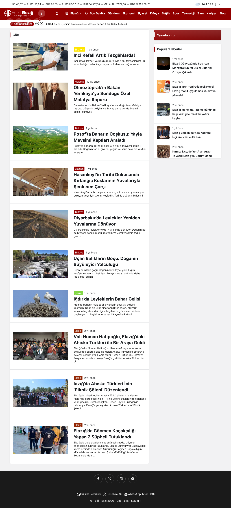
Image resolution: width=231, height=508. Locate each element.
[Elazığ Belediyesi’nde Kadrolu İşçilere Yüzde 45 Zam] (187, 132)
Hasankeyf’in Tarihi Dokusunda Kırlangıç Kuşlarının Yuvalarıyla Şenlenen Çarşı (107, 180)
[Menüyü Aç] (41, 13)
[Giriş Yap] (28, 21)
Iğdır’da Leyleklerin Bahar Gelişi (107, 299)
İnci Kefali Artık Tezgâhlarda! (104, 55)
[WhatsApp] (132, 478)
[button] (19, 21)
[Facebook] (98, 478)
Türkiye (79, 128)
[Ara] (10, 21)
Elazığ (78, 330)
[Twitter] (109, 478)
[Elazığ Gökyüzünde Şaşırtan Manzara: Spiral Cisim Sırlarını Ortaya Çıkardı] (187, 65)
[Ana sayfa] (56, 13)
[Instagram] (121, 478)
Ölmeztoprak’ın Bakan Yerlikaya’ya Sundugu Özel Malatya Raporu (102, 93)
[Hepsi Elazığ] (19, 13)
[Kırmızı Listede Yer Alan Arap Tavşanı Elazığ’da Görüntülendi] (187, 150)
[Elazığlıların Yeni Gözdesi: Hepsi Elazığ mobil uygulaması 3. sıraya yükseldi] (187, 88)
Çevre (78, 293)
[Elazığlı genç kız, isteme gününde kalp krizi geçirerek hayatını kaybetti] (187, 111)
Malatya (79, 81)
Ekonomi (79, 49)
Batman (79, 168)
